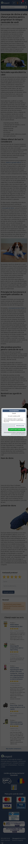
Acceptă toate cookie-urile (16, 429)
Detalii (14, 413)
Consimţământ (14, 411)
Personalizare (20, 425)
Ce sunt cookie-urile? (14, 416)
